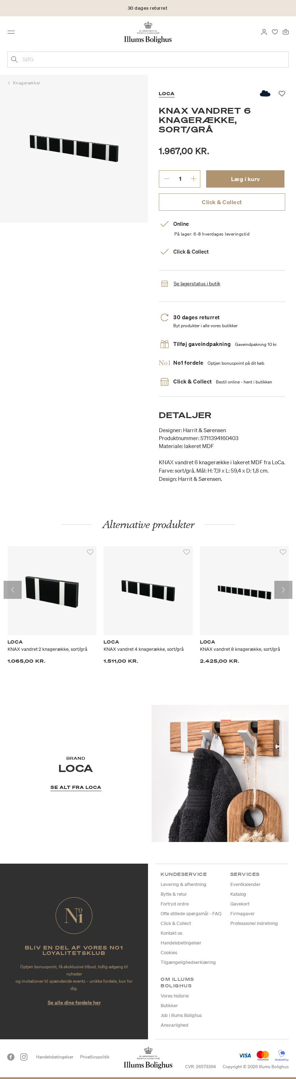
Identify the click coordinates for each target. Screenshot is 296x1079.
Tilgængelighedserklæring (188, 962)
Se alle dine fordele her (74, 1002)
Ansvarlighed (174, 1025)
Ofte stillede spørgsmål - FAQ (191, 914)
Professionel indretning (254, 923)
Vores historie (175, 996)
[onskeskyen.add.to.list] (265, 93)
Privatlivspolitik (94, 1057)
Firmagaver (242, 914)
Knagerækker (26, 83)
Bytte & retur (174, 894)
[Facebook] (10, 1057)
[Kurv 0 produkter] (286, 31)
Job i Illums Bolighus (181, 1015)
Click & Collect (222, 202)
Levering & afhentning (183, 884)
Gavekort (239, 904)
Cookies (169, 952)
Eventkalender (245, 884)
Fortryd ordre (175, 904)
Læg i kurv (245, 179)
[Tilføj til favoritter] (90, 552)
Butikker (169, 1006)
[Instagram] (23, 1057)
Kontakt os (171, 933)
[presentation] (13, 590)
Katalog (238, 894)
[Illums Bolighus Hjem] (148, 32)
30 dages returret (147, 8)
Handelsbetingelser (181, 943)
